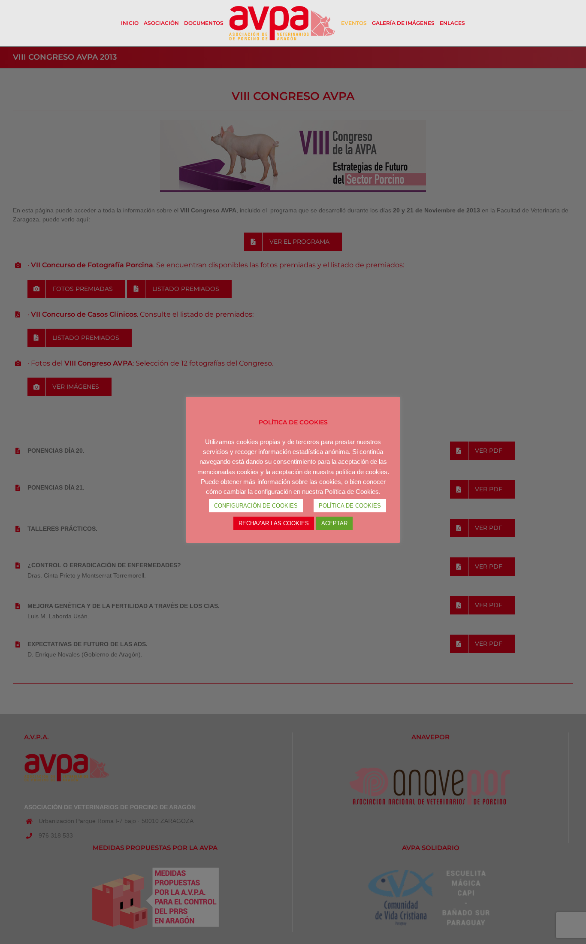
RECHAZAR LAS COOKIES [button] (274, 523)
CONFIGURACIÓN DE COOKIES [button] (256, 505)
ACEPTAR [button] (334, 523)
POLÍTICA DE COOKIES (350, 505)
